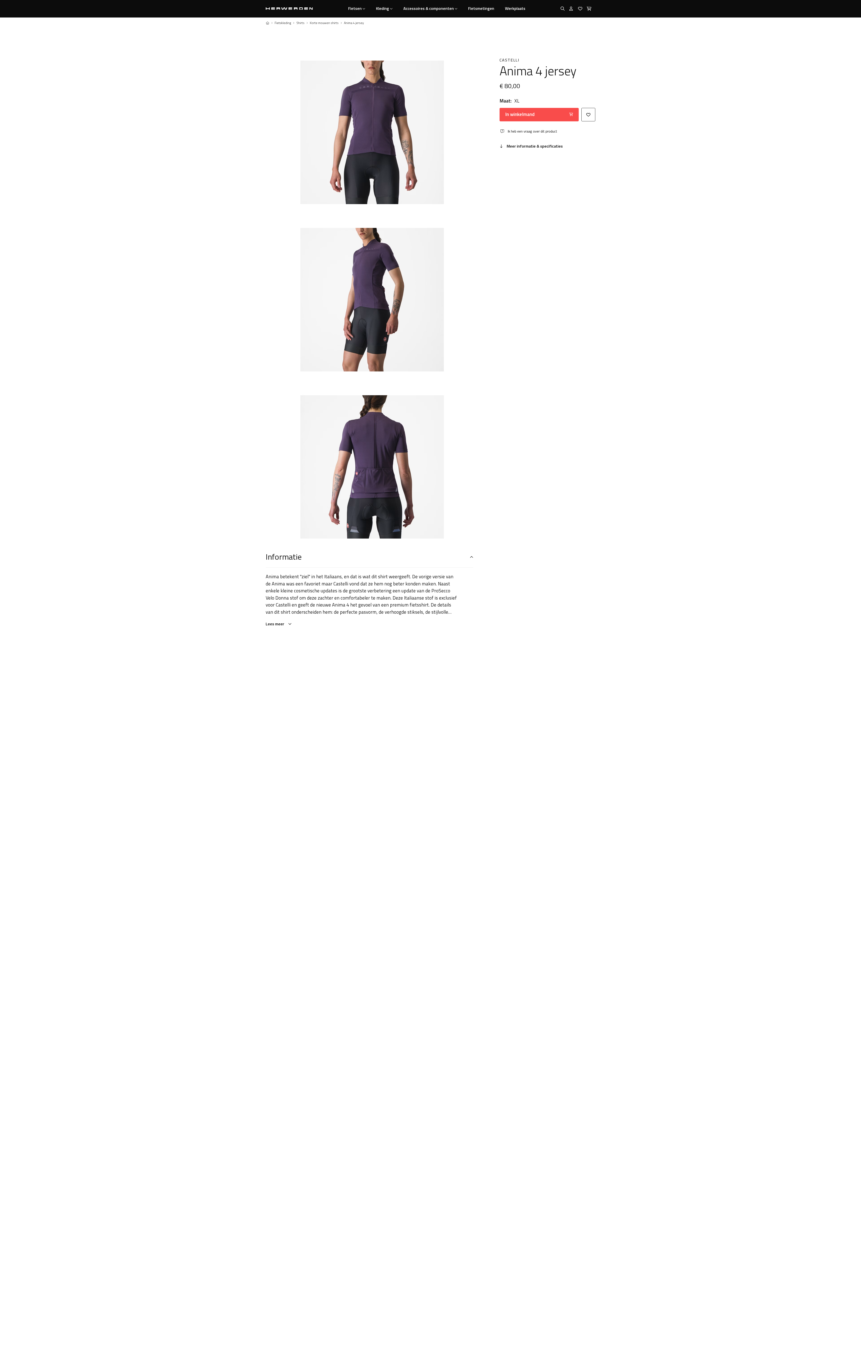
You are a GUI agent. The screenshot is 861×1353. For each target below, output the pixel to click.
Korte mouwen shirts (324, 23)
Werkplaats (515, 8)
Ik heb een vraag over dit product (532, 131)
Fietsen (355, 8)
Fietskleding (283, 23)
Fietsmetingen (481, 8)
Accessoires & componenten (428, 8)
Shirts (300, 23)
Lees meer (275, 624)
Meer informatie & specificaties (535, 146)
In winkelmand (520, 114)
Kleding (382, 8)
